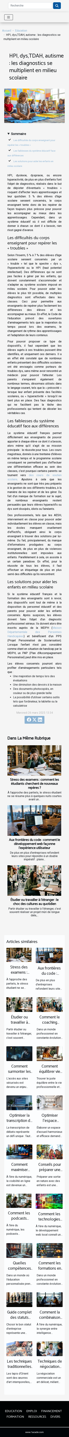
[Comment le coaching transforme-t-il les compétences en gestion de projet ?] (50, 1004)
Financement (51, 1411)
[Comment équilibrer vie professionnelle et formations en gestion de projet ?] (50, 1053)
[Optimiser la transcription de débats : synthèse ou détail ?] (19, 1102)
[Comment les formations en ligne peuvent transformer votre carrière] (50, 1250)
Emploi (31, 1411)
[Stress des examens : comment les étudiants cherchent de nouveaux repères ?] (34, 760)
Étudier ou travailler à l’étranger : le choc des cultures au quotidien (34, 902)
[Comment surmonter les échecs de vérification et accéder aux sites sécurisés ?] (19, 1053)
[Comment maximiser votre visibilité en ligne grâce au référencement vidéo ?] (19, 1151)
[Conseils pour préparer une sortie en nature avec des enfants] (50, 1151)
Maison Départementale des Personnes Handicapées (34, 632)
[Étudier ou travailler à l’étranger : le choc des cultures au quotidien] (34, 880)
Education (21, 30)
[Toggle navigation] (8, 17)
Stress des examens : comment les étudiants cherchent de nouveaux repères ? (34, 784)
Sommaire (18, 134)
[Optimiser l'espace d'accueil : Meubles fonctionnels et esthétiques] (50, 1102)
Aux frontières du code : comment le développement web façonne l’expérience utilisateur (34, 844)
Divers (55, 1416)
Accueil (6, 30)
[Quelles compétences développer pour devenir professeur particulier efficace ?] (19, 1250)
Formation (15, 1416)
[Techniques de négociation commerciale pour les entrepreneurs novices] (50, 1348)
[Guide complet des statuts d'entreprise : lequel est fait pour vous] (19, 1299)
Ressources (37, 1416)
